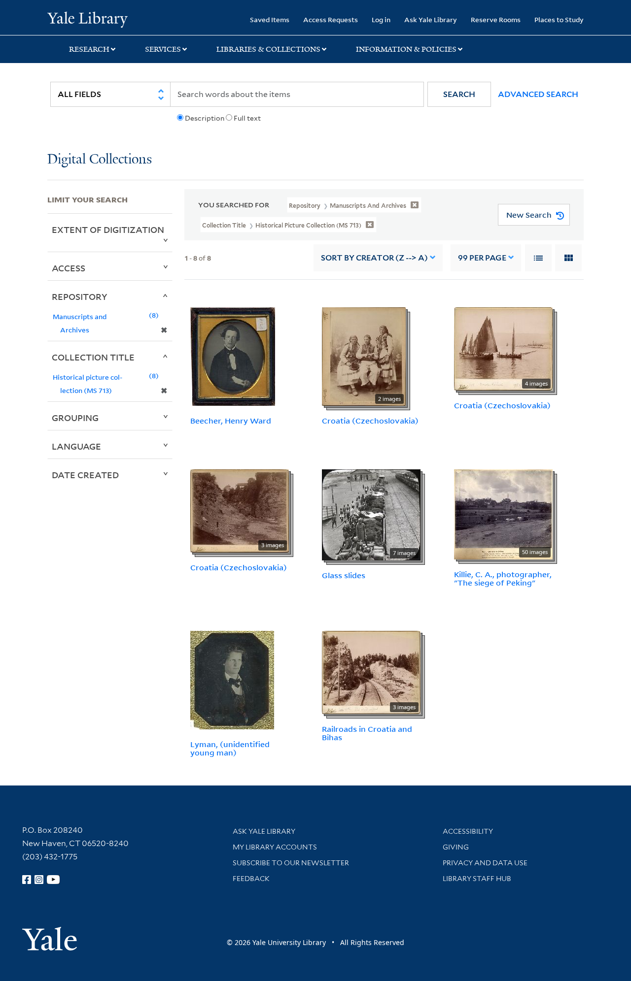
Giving (456, 847)
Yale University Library (87, 18)
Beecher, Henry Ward (230, 420)
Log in (381, 19)
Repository (79, 296)
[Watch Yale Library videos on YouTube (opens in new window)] (53, 879)
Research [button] (89, 49)
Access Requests (330, 19)
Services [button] (163, 49)
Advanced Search (538, 94)
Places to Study (559, 19)
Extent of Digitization (108, 229)
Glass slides (343, 575)
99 (482, 257)
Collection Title (93, 357)
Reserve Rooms (496, 19)
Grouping (75, 418)
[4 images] (503, 348)
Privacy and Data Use (485, 863)
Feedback (251, 879)
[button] (459, 94)
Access (68, 268)
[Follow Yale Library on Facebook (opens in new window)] (26, 879)
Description (204, 118)
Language (76, 446)
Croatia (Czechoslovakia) (370, 420)
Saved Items (269, 19)
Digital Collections (99, 159)
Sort (374, 257)
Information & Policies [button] (406, 49)
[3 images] (239, 510)
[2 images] (364, 355)
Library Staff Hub (477, 879)
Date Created (85, 475)
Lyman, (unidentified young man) (230, 748)
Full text (247, 118)
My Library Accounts (275, 847)
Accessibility (468, 831)
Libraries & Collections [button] (268, 49)
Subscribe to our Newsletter (291, 863)
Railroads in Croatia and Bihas (367, 733)
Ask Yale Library (430, 19)
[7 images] (371, 514)
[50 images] (503, 513)
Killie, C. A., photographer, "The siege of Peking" (503, 578)
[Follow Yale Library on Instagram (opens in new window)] (39, 879)
